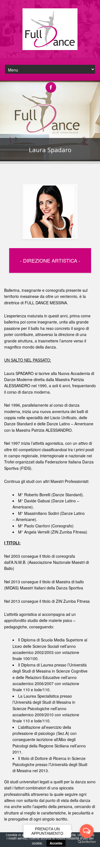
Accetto (56, 843)
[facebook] (51, 84)
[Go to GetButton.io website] (87, 841)
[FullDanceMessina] (49, 48)
